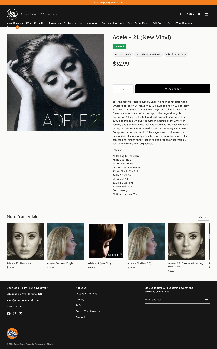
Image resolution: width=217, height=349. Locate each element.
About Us (81, 287)
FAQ (78, 305)
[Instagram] (15, 313)
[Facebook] (9, 313)
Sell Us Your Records (88, 311)
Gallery (80, 299)
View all (203, 217)
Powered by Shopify (45, 344)
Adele (120, 37)
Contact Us (82, 317)
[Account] (199, 14)
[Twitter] (21, 313)
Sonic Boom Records (24, 344)
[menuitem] (25, 27)
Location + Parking (86, 293)
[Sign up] (206, 299)
